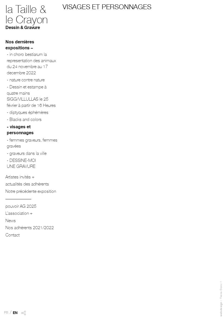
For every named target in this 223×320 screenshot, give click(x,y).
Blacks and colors (26, 120)
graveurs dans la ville (28, 154)
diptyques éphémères (29, 113)
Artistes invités (18, 177)
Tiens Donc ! (220, 290)
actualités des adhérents (27, 185)
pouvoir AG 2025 (20, 207)
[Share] (23, 316)
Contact (12, 235)
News (10, 221)
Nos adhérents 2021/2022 (29, 228)
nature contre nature (27, 80)
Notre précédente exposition (30, 192)
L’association (17, 214)
